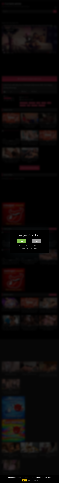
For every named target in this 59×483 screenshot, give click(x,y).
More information (33, 480)
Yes (21, 241)
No (37, 241)
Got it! (24, 480)
